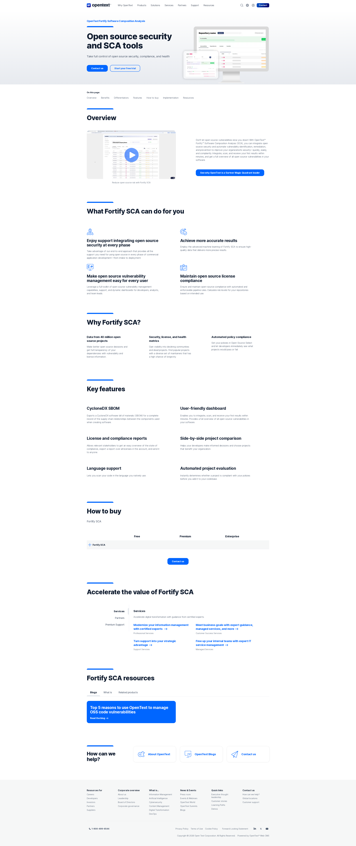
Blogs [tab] (93, 692)
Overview (92, 97)
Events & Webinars (188, 798)
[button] (125, 5)
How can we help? (251, 794)
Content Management (159, 806)
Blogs (182, 810)
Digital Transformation (159, 810)
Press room (185, 794)
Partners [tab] (119, 617)
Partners (91, 806)
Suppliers (91, 810)
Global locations (250, 798)
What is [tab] (107, 692)
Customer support (251, 802)
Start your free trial (125, 68)
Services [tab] (119, 611)
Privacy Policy (181, 829)
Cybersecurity (155, 802)
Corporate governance (128, 806)
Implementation (171, 97)
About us (122, 794)
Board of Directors (126, 802)
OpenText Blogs (205, 754)
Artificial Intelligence (158, 798)
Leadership (123, 798)
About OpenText (159, 754)
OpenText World (187, 802)
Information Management (160, 794)
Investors (91, 802)
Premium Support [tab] (114, 624)
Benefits (105, 97)
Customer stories (219, 801)
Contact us (97, 68)
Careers (90, 794)
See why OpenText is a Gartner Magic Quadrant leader (230, 172)
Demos (214, 809)
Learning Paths (218, 805)
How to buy (152, 97)
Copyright (181, 835)
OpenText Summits (188, 806)
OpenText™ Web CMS (259, 835)
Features (137, 97)
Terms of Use (197, 829)
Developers (92, 798)
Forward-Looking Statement (235, 829)
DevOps (153, 814)
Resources (188, 97)
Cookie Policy (211, 829)
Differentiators (121, 97)
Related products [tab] (128, 692)
